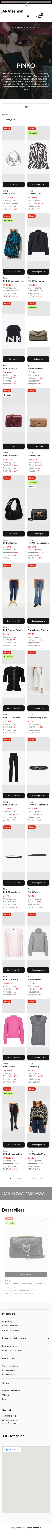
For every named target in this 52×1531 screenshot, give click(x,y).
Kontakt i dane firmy (11, 1390)
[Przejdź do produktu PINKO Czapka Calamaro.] (13, 331)
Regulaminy (7, 1321)
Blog (4, 1399)
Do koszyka (13, 184)
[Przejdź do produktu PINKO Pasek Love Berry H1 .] (13, 855)
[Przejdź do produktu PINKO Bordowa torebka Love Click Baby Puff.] (13, 419)
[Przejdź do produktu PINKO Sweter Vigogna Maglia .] (38, 942)
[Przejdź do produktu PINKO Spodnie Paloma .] (13, 768)
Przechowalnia (8, 1374)
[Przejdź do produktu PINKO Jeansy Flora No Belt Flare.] (38, 593)
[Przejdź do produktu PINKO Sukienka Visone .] (13, 942)
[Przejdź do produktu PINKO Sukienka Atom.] (13, 244)
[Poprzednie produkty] (10, 1178)
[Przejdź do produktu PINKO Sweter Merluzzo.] (13, 1030)
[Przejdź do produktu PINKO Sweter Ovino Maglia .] (38, 1117)
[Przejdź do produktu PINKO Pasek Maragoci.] (38, 855)
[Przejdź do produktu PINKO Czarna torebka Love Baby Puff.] (38, 506)
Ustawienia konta (9, 1370)
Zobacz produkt (38, 184)
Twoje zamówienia (10, 1366)
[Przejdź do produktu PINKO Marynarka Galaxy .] (38, 244)
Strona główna (18, 27)
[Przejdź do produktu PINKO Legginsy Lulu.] (13, 1117)
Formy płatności (9, 1346)
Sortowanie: (7, 114)
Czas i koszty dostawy (12, 1350)
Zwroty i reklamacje (10, 1330)
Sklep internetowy (25, 1528)
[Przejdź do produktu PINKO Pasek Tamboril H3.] (38, 768)
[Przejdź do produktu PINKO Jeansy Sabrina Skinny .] (13, 593)
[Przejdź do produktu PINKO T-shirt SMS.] (13, 681)
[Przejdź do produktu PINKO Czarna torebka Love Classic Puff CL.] (26, 1247)
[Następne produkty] (41, 1178)
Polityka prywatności (11, 1325)
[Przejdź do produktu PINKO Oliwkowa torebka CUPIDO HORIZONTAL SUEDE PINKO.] (38, 331)
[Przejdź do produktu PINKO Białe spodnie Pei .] (38, 681)
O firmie (5, 1395)
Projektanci (35, 27)
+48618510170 (9, 1416)
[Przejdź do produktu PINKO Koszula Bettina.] (38, 157)
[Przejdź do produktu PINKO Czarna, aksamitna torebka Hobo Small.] (13, 506)
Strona (19, 1178)
